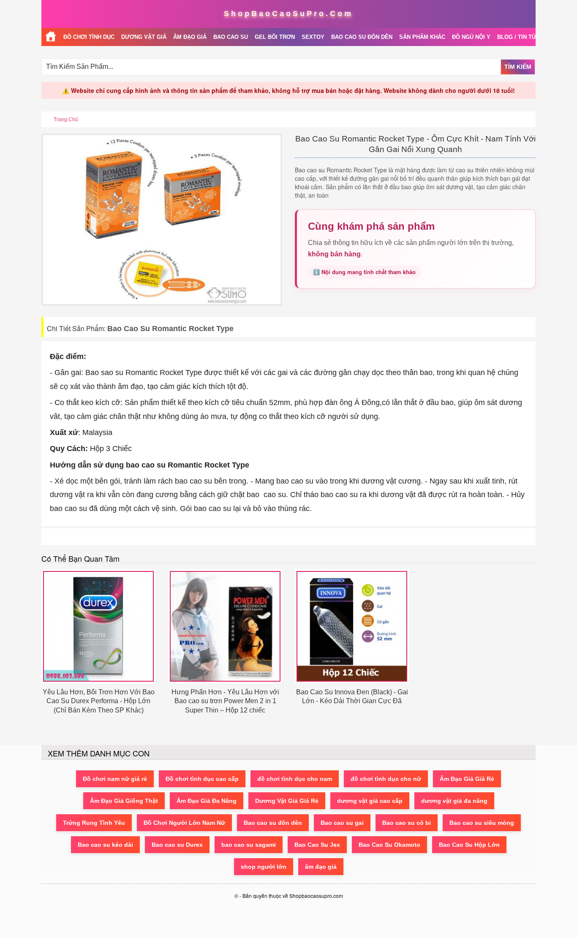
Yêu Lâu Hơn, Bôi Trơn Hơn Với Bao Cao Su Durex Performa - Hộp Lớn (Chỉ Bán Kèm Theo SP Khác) (99, 701)
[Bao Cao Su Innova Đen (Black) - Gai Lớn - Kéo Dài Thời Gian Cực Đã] (352, 626)
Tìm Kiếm (517, 66)
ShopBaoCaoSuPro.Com (288, 13)
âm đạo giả (321, 866)
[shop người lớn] (50, 37)
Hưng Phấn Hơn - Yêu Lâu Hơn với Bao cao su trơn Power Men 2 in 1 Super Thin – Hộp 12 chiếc (225, 701)
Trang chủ (66, 119)
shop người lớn (263, 866)
